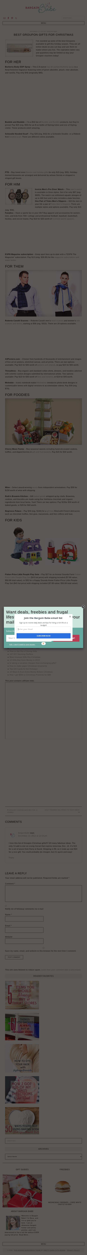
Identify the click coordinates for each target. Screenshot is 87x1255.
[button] (43, 618)
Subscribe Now (43, 636)
